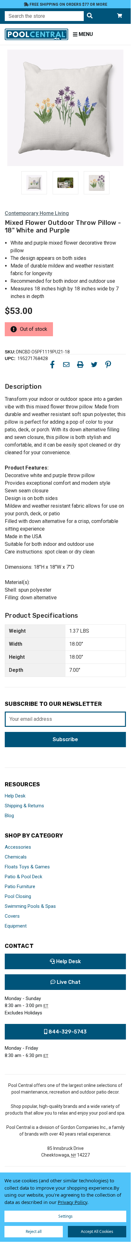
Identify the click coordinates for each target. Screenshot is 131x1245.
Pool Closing (18, 896)
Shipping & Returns (24, 806)
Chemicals (16, 857)
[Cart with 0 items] (119, 16)
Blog (9, 815)
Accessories (18, 847)
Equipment (16, 926)
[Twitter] (94, 364)
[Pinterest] (108, 364)
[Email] (66, 364)
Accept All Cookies (97, 1231)
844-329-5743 (67, 1032)
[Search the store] (90, 16)
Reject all (34, 1231)
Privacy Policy (72, 1202)
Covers (12, 916)
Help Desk (15, 796)
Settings (65, 1216)
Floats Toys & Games (27, 867)
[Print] (80, 364)
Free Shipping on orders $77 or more (68, 4)
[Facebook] (52, 364)
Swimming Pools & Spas (30, 906)
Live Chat (68, 982)
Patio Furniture (20, 886)
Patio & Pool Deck (23, 877)
